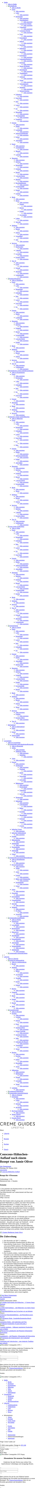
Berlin (15, 6)
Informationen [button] (8, 1415)
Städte (6, 2)
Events (10, 1426)
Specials (18, 222)
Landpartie (19, 130)
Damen (21, 204)
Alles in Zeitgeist (17, 1095)
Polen (13, 728)
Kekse (17, 1059)
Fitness (18, 232)
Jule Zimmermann (5, 1166)
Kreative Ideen (20, 257)
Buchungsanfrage (13, 1401)
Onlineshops (19, 1091)
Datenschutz (11, 1435)
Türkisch (22, 77)
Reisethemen (28, 858)
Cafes (17, 13)
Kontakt (10, 1419)
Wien (22, 526)
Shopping (15, 158)
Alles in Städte (12, 4)
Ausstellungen (20, 147)
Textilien (18, 978)
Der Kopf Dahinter (17, 1111)
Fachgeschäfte (20, 186)
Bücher (14, 989)
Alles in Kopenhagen (18, 372)
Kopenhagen (29, 371)
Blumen (18, 179)
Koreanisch (22, 55)
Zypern (21, 826)
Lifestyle (6, 957)
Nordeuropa (19, 765)
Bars (17, 101)
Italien (21, 808)
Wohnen (14, 967)
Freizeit (14, 123)
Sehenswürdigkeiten (22, 133)
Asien (13, 758)
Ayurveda (19, 914)
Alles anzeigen (20, 11)
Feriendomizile (16, 939)
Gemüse (18, 1017)
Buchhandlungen (21, 183)
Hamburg (18, 278)
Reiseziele (30, 744)
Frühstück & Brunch (22, 1042)
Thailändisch (23, 73)
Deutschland (23, 787)
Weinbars (22, 87)
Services (14, 243)
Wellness (14, 225)
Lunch (18, 105)
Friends (10, 1431)
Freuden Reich (16, 1118)
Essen (13, 9)
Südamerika (15, 843)
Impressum (11, 1438)
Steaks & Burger (24, 66)
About (10, 1417)
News (9, 1412)
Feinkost (18, 169)
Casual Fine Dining (25, 23)
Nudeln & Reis (20, 1027)
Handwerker (19, 247)
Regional (22, 62)
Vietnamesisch (23, 84)
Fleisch (18, 1020)
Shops (17, 201)
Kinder (18, 190)
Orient (14, 854)
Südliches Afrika (21, 751)
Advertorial (3, 1170)
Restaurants (19, 16)
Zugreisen (15, 893)
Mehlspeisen (19, 1074)
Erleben (25, 953)
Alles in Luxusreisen (14, 742)
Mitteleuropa (19, 783)
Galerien (18, 155)
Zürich (16, 626)
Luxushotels (15, 925)
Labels (18, 218)
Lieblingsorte (20, 275)
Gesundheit (19, 236)
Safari (13, 889)
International (11, 725)
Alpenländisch (23, 20)
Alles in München (17, 418)
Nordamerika (16, 847)
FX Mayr (18, 911)
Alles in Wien (16, 528)
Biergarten (19, 112)
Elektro (18, 985)
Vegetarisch (19, 1045)
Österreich (22, 790)
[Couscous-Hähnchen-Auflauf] (10, 1172)
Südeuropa (19, 801)
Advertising (11, 1428)
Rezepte (16, 1010)
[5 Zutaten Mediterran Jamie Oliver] (11, 1232)
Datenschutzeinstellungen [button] (15, 1436)
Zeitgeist (25, 1093)
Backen (14, 1052)
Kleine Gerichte (20, 1031)
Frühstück (19, 94)
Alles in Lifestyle (13, 958)
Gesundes (19, 1081)
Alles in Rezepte (17, 1012)
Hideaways (15, 932)
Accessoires (23, 215)
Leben (17, 1100)
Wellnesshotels (16, 946)
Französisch (23, 38)
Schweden (22, 780)
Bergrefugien (16, 928)
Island (21, 773)
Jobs (9, 1429)
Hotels (18, 126)
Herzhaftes (19, 1063)
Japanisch (22, 52)
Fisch (21, 34)
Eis (17, 108)
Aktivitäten (19, 140)
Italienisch (22, 48)
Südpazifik (15, 850)
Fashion (18, 193)
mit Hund (18, 1107)
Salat (17, 1038)
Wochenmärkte (20, 116)
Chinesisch (22, 27)
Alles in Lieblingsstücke (19, 962)
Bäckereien (19, 165)
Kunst (13, 144)
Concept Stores (20, 176)
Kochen (14, 1013)
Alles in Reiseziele (17, 746)
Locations (19, 254)
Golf (9, 1408)
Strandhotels (15, 935)
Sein (17, 240)
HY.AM (23, 1445)
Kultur (18, 137)
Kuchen (18, 1056)
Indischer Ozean (17, 829)
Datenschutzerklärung (16, 1368)
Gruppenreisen (16, 900)
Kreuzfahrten (16, 896)
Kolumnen (15, 1097)
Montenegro (23, 815)
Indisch (21, 41)
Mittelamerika (16, 840)
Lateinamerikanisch (25, 59)
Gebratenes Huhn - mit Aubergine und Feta (13, 1322)
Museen (18, 151)
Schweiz (22, 794)
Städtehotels (15, 950)
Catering (18, 250)
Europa (14, 762)
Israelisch (22, 45)
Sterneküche (23, 70)
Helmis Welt (19, 664)
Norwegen (22, 776)
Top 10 (14, 261)
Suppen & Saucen (21, 1035)
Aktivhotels (15, 943)
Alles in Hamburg (17, 280)
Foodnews (19, 119)
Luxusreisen (7, 741)
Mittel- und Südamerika (23, 879)
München (26, 417)
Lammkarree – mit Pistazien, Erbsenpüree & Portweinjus (17, 1336)
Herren (21, 208)
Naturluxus (15, 921)
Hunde (14, 1003)
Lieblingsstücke (19, 960)
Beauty (18, 172)
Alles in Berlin (16, 8)
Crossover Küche (24, 31)
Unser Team (11, 1420)
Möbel (18, 971)
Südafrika (22, 755)
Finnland (22, 769)
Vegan (21, 80)
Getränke (14, 1088)
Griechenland (23, 804)
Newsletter (11, 1422)
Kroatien (22, 811)
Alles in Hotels (16, 919)
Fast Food (19, 98)
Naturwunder (16, 735)
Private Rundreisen (17, 865)
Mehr (13, 1006)
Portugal (22, 819)
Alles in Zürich (16, 627)
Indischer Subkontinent (19, 833)
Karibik (14, 836)
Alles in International (18, 726)
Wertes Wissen (16, 1114)
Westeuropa (19, 797)
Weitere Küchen (24, 91)
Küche (18, 981)
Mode (13, 197)
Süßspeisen (15, 1070)
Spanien (21, 822)
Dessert (18, 1077)
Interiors (18, 162)
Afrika (14, 748)
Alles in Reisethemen (18, 859)
